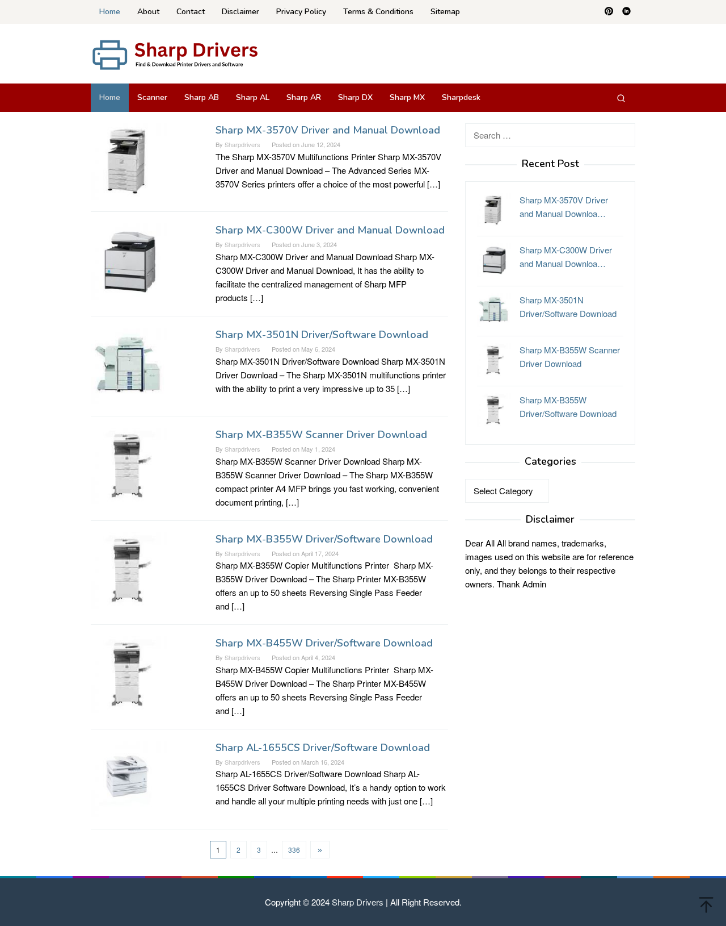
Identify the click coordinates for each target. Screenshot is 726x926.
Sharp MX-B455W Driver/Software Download (324, 643)
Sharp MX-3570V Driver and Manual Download (328, 130)
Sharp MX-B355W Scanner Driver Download (321, 434)
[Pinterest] (609, 12)
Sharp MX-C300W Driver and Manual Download (330, 230)
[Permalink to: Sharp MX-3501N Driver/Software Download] (129, 364)
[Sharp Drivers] (176, 54)
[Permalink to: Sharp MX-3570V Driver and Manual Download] (129, 160)
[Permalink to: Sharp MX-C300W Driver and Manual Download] (129, 260)
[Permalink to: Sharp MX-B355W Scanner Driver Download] (129, 464)
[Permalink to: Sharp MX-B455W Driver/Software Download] (129, 673)
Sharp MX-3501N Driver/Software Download (322, 334)
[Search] (621, 98)
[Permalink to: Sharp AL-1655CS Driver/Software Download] (129, 777)
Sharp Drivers (357, 902)
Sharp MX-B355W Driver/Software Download (324, 539)
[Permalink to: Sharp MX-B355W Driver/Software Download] (129, 569)
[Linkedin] (626, 12)
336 (294, 849)
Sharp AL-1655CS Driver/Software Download (323, 747)
